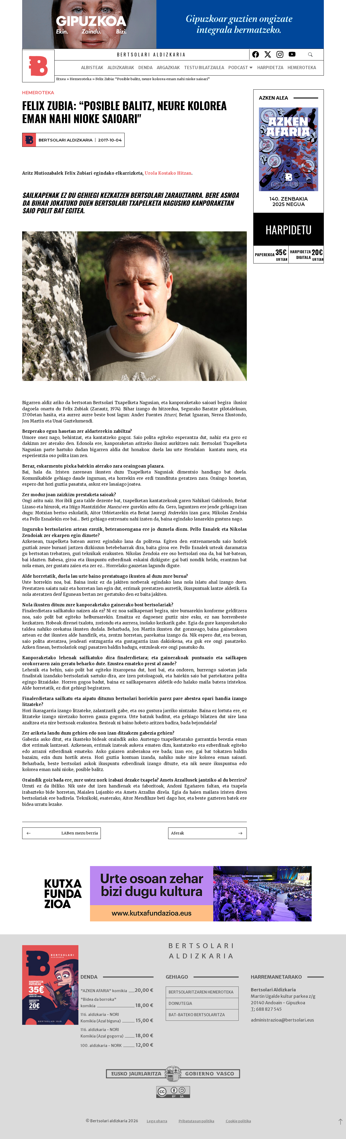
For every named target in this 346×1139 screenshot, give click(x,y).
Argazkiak (168, 67)
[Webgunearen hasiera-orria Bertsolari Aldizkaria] (38, 67)
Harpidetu (288, 229)
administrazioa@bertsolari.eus (282, 1020)
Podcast (238, 67)
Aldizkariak (121, 67)
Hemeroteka (302, 67)
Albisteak (92, 67)
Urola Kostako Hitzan (167, 173)
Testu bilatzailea (204, 67)
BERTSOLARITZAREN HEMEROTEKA (201, 992)
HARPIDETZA (270, 67)
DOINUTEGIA (180, 1003)
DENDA (145, 67)
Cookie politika (238, 1121)
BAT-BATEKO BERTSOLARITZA (197, 1014)
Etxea (61, 79)
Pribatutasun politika (196, 1121)
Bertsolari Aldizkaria (65, 140)
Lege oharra (157, 1121)
